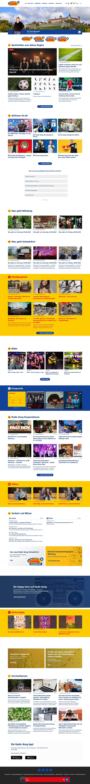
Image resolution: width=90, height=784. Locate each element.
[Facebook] (39, 770)
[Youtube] (46, 770)
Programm (37, 3)
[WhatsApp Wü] (50, 770)
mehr (42, 518)
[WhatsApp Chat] (79, 32)
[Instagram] (43, 770)
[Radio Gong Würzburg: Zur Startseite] (14, 3)
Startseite (26, 3)
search (81, 3)
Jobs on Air (59, 3)
